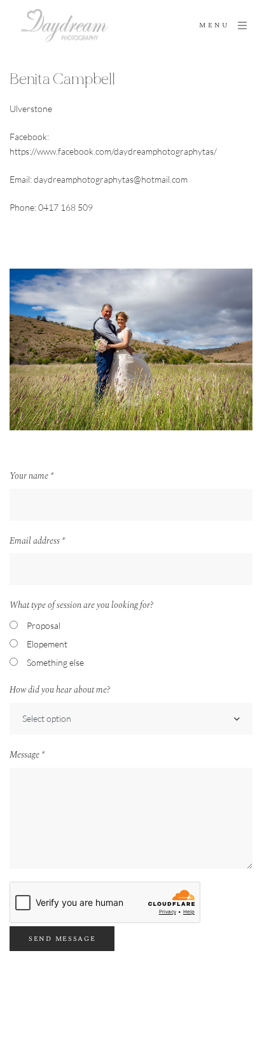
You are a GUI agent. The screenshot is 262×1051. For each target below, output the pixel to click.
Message (27, 755)
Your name (31, 476)
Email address (37, 541)
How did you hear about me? (60, 690)
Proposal (43, 625)
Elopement (47, 643)
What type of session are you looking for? (82, 605)
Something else (55, 662)
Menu (214, 25)
